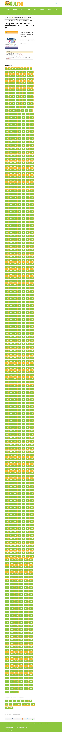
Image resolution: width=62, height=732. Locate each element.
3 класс (21, 9)
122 (19, 121)
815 (19, 465)
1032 (12, 577)
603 (11, 361)
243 (27, 180)
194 (27, 155)
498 (11, 309)
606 (23, 361)
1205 (7, 678)
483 (7, 302)
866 (27, 490)
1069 (16, 598)
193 (23, 155)
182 (7, 152)
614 (27, 364)
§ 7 (30, 700)
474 (27, 295)
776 (32, 444)
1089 (26, 608)
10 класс (15, 13)
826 (7, 472)
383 (27, 249)
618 (15, 368)
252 (7, 187)
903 (7, 511)
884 (15, 500)
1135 (16, 636)
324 (15, 222)
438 (23, 277)
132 (32, 124)
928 (23, 521)
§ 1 (6, 700)
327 (27, 222)
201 (27, 159)
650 (32, 382)
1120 (31, 625)
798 (7, 458)
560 (7, 340)
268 (15, 194)
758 (15, 437)
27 (10, 79)
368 (23, 242)
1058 (21, 591)
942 (23, 528)
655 (23, 385)
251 (32, 183)
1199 (7, 674)
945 (7, 531)
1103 (7, 619)
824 (27, 469)
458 (19, 288)
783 (32, 448)
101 (18, 110)
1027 (16, 573)
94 (21, 107)
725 (23, 420)
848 (11, 483)
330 (11, 225)
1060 (31, 591)
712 (27, 413)
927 (19, 521)
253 (11, 187)
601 (32, 357)
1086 (12, 608)
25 (31, 75)
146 (32, 131)
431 (23, 274)
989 (15, 552)
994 (7, 556)
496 (32, 305)
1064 (21, 594)
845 (27, 479)
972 (32, 542)
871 (19, 493)
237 (32, 176)
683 (23, 399)
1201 (16, 674)
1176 (12, 660)
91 (10, 107)
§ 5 (22, 700)
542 (19, 330)
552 (32, 333)
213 (19, 166)
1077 (26, 601)
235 (23, 176)
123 (23, 121)
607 (27, 361)
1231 (16, 692)
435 (11, 277)
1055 (7, 591)
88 (28, 103)
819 (7, 469)
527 (15, 323)
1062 (12, 594)
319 (23, 218)
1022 (21, 570)
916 (32, 514)
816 (23, 465)
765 (15, 441)
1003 (16, 559)
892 (19, 504)
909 (32, 511)
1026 (12, 573)
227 (19, 173)
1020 (12, 570)
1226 (21, 688)
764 (11, 441)
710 (19, 413)
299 (27, 208)
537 (27, 326)
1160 (21, 650)
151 (23, 135)
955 (19, 535)
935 (23, 525)
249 (23, 183)
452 (23, 284)
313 (27, 215)
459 (23, 288)
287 (7, 204)
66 (6, 96)
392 (7, 256)
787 (19, 451)
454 (32, 284)
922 (27, 518)
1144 (31, 639)
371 (7, 246)
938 (7, 528)
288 (11, 204)
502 (27, 309)
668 (19, 392)
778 (11, 448)
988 (11, 552)
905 (15, 511)
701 (11, 410)
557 (23, 336)
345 (15, 232)
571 (23, 343)
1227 (26, 688)
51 (10, 89)
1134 (12, 636)
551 (27, 333)
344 (11, 232)
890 (11, 504)
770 (7, 444)
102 (22, 110)
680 (11, 399)
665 (7, 392)
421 (11, 270)
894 (27, 504)
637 (7, 378)
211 (11, 166)
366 (15, 242)
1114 (31, 622)
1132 (31, 632)
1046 (21, 584)
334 (27, 225)
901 (27, 507)
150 (19, 135)
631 (11, 375)
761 (27, 437)
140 (7, 131)
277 (23, 197)
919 (15, 518)
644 (7, 382)
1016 (21, 566)
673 (11, 396)
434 (7, 277)
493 (19, 305)
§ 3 (14, 700)
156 (15, 138)
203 (7, 162)
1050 (12, 587)
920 (19, 518)
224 (7, 173)
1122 (12, 629)
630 (7, 375)
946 (11, 531)
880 (27, 497)
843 (19, 479)
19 (10, 75)
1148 (21, 643)
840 (7, 479)
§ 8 (6, 704)
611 (15, 364)
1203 (26, 674)
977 (23, 545)
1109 (7, 622)
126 (7, 124)
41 (31, 82)
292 (27, 204)
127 (11, 124)
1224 (12, 688)
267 (11, 194)
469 (7, 295)
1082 (21, 605)
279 (32, 197)
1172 (21, 657)
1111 (16, 622)
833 (7, 476)
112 (7, 117)
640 (19, 378)
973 (7, 545)
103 (26, 110)
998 (23, 556)
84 (13, 103)
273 (7, 197)
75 (10, 100)
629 (32, 371)
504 (7, 312)
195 (32, 155)
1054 (31, 587)
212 (15, 166)
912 (15, 514)
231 (7, 176)
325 (19, 222)
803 (27, 458)
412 (32, 263)
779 (15, 448)
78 (21, 100)
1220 (21, 685)
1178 (21, 660)
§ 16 (11, 707)
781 (23, 448)
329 (7, 225)
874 (32, 493)
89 (31, 103)
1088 (21, 608)
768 (27, 441)
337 (11, 229)
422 (15, 270)
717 (19, 417)
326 (23, 222)
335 (32, 225)
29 (17, 79)
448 (7, 284)
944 (32, 528)
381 (19, 249)
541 (15, 330)
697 (23, 406)
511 (7, 316)
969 (19, 542)
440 (32, 277)
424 (23, 270)
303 (15, 211)
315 (7, 218)
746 (23, 430)
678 (32, 396)
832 (32, 472)
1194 (12, 671)
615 (32, 364)
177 (15, 148)
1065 (26, 594)
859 (27, 486)
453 (27, 284)
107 (15, 114)
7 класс (49, 9)
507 (19, 312)
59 (10, 93)
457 (15, 288)
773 (19, 444)
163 (15, 141)
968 (15, 542)
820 (11, 469)
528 (19, 323)
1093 (16, 612)
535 (19, 326)
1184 (21, 664)
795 (23, 455)
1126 (31, 629)
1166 (21, 653)
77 (17, 100)
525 (7, 323)
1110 (12, 622)
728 (7, 424)
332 (19, 225)
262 (19, 190)
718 (23, 417)
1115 (7, 625)
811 (32, 462)
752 (19, 434)
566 (32, 340)
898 (15, 507)
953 (11, 535)
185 (19, 152)
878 (19, 497)
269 (19, 194)
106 (11, 114)
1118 (21, 625)
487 (23, 302)
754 (27, 434)
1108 (31, 619)
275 (15, 197)
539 (7, 330)
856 (15, 486)
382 (23, 249)
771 (11, 444)
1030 (31, 573)
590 (15, 354)
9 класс (8, 13)
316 (11, 218)
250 (27, 183)
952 (7, 535)
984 (23, 549)
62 (21, 93)
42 (6, 86)
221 (23, 169)
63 (24, 93)
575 (11, 347)
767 (23, 441)
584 (19, 350)
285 (27, 201)
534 (15, 326)
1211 (7, 681)
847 (7, 483)
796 (27, 455)
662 (23, 389)
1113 (26, 622)
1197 (26, 671)
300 (32, 208)
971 (27, 542)
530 (27, 323)
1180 (31, 660)
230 (32, 173)
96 (28, 107)
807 (15, 462)
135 (15, 128)
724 (19, 420)
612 (19, 364)
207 (23, 162)
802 (23, 458)
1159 (16, 650)
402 (19, 260)
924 (7, 521)
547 (11, 333)
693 (7, 406)
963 (23, 538)
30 (21, 79)
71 (24, 96)
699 (32, 406)
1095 (26, 612)
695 (15, 406)
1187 (7, 667)
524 (32, 319)
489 (32, 302)
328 (32, 222)
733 (27, 424)
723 (15, 420)
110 (27, 114)
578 (23, 347)
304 (19, 211)
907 (23, 511)
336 (7, 229)
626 (19, 371)
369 (27, 242)
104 (31, 110)
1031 (7, 577)
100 (14, 110)
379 (11, 249)
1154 (21, 646)
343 (7, 232)
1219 (16, 685)
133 (7, 128)
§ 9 (10, 704)
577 (19, 347)
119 (7, 121)
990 (19, 552)
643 (32, 378)
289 (15, 204)
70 (21, 96)
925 (11, 521)
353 (19, 235)
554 (11, 336)
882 (7, 500)
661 (19, 389)
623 (7, 371)
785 (11, 451)
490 (7, 305)
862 (11, 490)
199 (19, 159)
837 (23, 476)
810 (27, 462)
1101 (26, 615)
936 (27, 525)
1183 (16, 664)
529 (23, 323)
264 (27, 190)
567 (7, 343)
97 (31, 107)
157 (19, 138)
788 (23, 451)
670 (27, 392)
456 (11, 288)
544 (27, 330)
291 (23, 204)
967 (11, 542)
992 (27, 552)
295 (11, 208)
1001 (7, 559)
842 (15, 479)
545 (32, 330)
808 (19, 462)
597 (15, 357)
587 (32, 350)
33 (31, 79)
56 (28, 89)
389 (23, 253)
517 (32, 316)
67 (10, 96)
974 (11, 545)
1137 (26, 636)
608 (32, 361)
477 (11, 298)
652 (11, 385)
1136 (21, 636)
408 (15, 263)
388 (19, 253)
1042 (31, 580)
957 (27, 535)
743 (11, 430)
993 (32, 552)
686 (7, 403)
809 (23, 462)
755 (32, 434)
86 (21, 103)
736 (11, 427)
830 (23, 472)
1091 (7, 612)
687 (11, 403)
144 (23, 131)
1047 (26, 584)
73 (31, 96)
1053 (26, 587)
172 (23, 145)
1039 (16, 580)
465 (19, 291)
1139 (7, 639)
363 (32, 239)
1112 (21, 622)
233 (15, 176)
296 (15, 208)
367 (19, 242)
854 (7, 486)
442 (11, 281)
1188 (12, 667)
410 (23, 263)
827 (11, 472)
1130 (21, 632)
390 (27, 253)
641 (23, 378)
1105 (16, 619)
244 (32, 180)
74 (6, 100)
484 (11, 302)
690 (23, 403)
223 (32, 169)
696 (19, 406)
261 (15, 190)
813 (11, 465)
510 (32, 312)
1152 (12, 646)
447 (32, 281)
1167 (26, 653)
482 (32, 298)
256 (23, 187)
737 (15, 427)
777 (7, 448)
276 (19, 197)
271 (27, 194)
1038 (12, 580)
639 (15, 378)
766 (19, 441)
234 (19, 176)
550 (23, 333)
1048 (31, 584)
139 (32, 128)
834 (11, 476)
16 (28, 72)
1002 (12, 559)
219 (15, 169)
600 (27, 357)
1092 (12, 612)
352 (15, 235)
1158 (12, 650)
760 (23, 437)
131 (27, 124)
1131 (26, 632)
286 (32, 201)
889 (7, 504)
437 (19, 277)
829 (19, 472)
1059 (26, 591)
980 (7, 549)
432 (27, 274)
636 (32, 375)
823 (23, 469)
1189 (16, 667)
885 (19, 500)
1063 (16, 594)
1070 (21, 598)
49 (31, 86)
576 (15, 347)
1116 (12, 625)
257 (27, 187)
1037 (7, 580)
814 (15, 465)
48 (28, 86)
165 (23, 141)
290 (19, 204)
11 (10, 72)
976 (19, 545)
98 (6, 110)
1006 (31, 559)
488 (27, 302)
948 (19, 531)
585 (23, 350)
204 (11, 162)
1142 (21, 639)
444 (19, 281)
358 (11, 239)
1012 (31, 563)
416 (19, 267)
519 (11, 319)
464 (15, 291)
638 (11, 378)
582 (11, 350)
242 (23, 180)
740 (27, 427)
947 (15, 531)
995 (11, 556)
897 (11, 507)
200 (23, 159)
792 (11, 455)
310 (15, 215)
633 (19, 375)
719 (27, 417)
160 (32, 138)
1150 (31, 643)
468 (32, 291)
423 (19, 270)
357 (7, 239)
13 (17, 72)
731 (19, 424)
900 (23, 507)
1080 (12, 605)
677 (27, 396)
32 (28, 79)
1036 (31, 577)
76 (13, 100)
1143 (26, 639)
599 (23, 357)
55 (24, 89)
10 (6, 72)
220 (19, 169)
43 (10, 86)
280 (7, 201)
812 (7, 465)
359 (15, 239)
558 (27, 336)
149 (15, 135)
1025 (7, 573)
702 (15, 410)
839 (32, 476)
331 (15, 225)
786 (15, 451)
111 (32, 114)
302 (11, 211)
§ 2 (10, 700)
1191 (26, 667)
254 (15, 187)
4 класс (28, 9)
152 (27, 135)
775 (27, 444)
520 (15, 319)
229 (27, 173)
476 (7, 298)
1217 (7, 685)
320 (27, 218)
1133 (7, 636)
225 (11, 173)
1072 (31, 598)
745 (19, 430)
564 (23, 340)
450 (15, 284)
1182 (12, 664)
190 (11, 155)
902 (32, 507)
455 (7, 288)
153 (32, 135)
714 (7, 417)
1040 (21, 580)
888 (32, 500)
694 (11, 406)
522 (23, 319)
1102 (31, 615)
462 (7, 291)
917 (7, 518)
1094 (21, 612)
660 (15, 389)
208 (27, 162)
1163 (7, 653)
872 (23, 493)
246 (11, 183)
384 (32, 249)
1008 (12, 563)
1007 (7, 563)
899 (19, 507)
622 (32, 368)
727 (32, 420)
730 (15, 424)
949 (23, 531)
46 (21, 86)
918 (11, 518)
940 (15, 528)
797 (32, 455)
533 (11, 326)
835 (15, 476)
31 (24, 79)
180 (27, 148)
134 (11, 128)
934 (19, 525)
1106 (21, 619)
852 (27, 483)
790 (32, 451)
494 (23, 305)
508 (23, 312)
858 (23, 486)
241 (19, 180)
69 (17, 96)
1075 (16, 601)
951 (32, 531)
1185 (26, 664)
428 (11, 274)
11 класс (23, 13)
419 (32, 267)
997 (19, 556)
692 (32, 403)
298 (23, 208)
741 (32, 427)
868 (7, 493)
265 (32, 190)
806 (11, 462)
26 (6, 79)
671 (32, 392)
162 (11, 141)
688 (15, 403)
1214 (21, 681)
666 (11, 392)
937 (32, 525)
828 (15, 472)
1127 (7, 632)
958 (32, 535)
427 (7, 274)
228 (23, 173)
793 (15, 455)
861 (7, 490)
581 (7, 350)
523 (27, 319)
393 (11, 256)
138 (27, 128)
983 (19, 549)
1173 (26, 657)
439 (27, 277)
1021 (16, 570)
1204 (31, 674)
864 (19, 490)
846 (32, 479)
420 (7, 270)
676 (23, 396)
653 (15, 385)
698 (27, 406)
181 (32, 148)
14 (21, 72)
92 (13, 107)
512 (11, 316)
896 (7, 507)
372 (11, 246)
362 (27, 239)
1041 (26, 580)
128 (15, 124)
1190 (21, 667)
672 (7, 396)
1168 (31, 653)
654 (19, 385)
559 (32, 336)
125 (32, 121)
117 (27, 117)
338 (15, 229)
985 (27, 549)
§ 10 (15, 704)
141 (11, 131)
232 (11, 176)
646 (15, 382)
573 (32, 343)
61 (17, 93)
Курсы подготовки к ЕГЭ (10, 727)
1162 (31, 650)
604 (15, 361)
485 (15, 302)
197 (11, 159)
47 (24, 86)
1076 (21, 601)
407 (11, 263)
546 (7, 333)
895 (32, 504)
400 (11, 260)
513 (15, 316)
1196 (21, 671)
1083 (26, 605)
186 (23, 152)
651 (7, 385)
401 (15, 260)
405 (32, 260)
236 (27, 176)
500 (19, 309)
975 (15, 545)
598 (19, 357)
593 (27, 354)
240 (15, 180)
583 (15, 350)
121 (15, 121)
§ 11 (19, 704)
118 (32, 117)
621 (27, 368)
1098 (12, 615)
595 (7, 357)
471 (15, 295)
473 (23, 295)
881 (32, 497)
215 (27, 166)
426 (32, 270)
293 (32, 204)
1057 (16, 591)
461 (32, 288)
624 (11, 371)
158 (23, 138)
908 (27, 511)
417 (23, 267)
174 (32, 145)
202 (32, 159)
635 (27, 375)
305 (23, 211)
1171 (16, 657)
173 (27, 145)
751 (15, 434)
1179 (26, 660)
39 (24, 82)
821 (15, 469)
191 (15, 155)
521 (19, 319)
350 (7, 235)
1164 (12, 653)
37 (17, 82)
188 (32, 152)
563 (19, 340)
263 (23, 190)
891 (15, 504)
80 (28, 100)
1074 (12, 601)
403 (23, 260)
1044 (12, 584)
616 (7, 368)
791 (7, 455)
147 (7, 135)
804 (32, 458)
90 (6, 107)
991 (23, 552)
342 (32, 229)
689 (19, 403)
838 (27, 476)
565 (27, 340)
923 (32, 518)
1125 (26, 629)
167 (32, 141)
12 (13, 72)
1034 (21, 577)
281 (11, 201)
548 (15, 333)
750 (11, 434)
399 (7, 260)
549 (19, 333)
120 (11, 121)
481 (27, 298)
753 (23, 434)
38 (21, 82)
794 (19, 455)
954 (15, 535)
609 (7, 364)
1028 (21, 573)
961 (15, 538)
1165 (16, 653)
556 (19, 336)
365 (11, 242)
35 (10, 82)
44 (13, 86)
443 (15, 281)
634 (23, 375)
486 (19, 302)
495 (27, 305)
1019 (7, 570)
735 (7, 427)
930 (32, 521)
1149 (26, 643)
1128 (12, 632)
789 (27, 451)
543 (23, 330)
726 (27, 420)
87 (24, 103)
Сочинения (30, 13)
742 (7, 430)
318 (19, 218)
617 (11, 368)
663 (27, 389)
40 (28, 82)
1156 (31, 646)
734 (32, 424)
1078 (31, 601)
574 (7, 347)
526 (11, 323)
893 (23, 504)
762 (32, 437)
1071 (26, 598)
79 (24, 100)
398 (32, 256)
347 (23, 232)
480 (23, 298)
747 (27, 430)
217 (7, 169)
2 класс (15, 9)
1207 (16, 678)
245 (7, 183)
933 (15, 525)
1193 (7, 671)
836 (19, 476)
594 (32, 354)
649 (27, 382)
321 (32, 218)
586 (27, 350)
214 (23, 166)
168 (7, 145)
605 (19, 361)
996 (15, 556)
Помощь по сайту (32, 723)
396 (23, 256)
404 (27, 260)
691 (27, 403)
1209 (26, 678)
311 (19, 215)
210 (7, 166)
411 (27, 263)
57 (31, 89)
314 (32, 215)
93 (17, 107)
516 (27, 316)
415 (15, 267)
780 (19, 448)
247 (15, 183)
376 (27, 246)
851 (23, 483)
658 (7, 389)
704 (23, 410)
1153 (16, 646)
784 (7, 451)
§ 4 (18, 700)
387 (15, 253)
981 (11, 549)
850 (19, 483)
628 (27, 371)
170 (15, 145)
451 (19, 284)
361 (23, 239)
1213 (16, 681)
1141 (16, 639)
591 (19, 354)
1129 (16, 632)
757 (11, 437)
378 (7, 249)
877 (15, 497)
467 (27, 291)
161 (7, 141)
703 (19, 410)
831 (27, 472)
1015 (16, 566)
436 (15, 277)
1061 (7, 594)
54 (21, 89)
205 (15, 162)
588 (7, 354)
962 (19, 538)
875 (7, 497)
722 (11, 420)
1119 (26, 625)
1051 (16, 587)
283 (19, 201)
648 (23, 382)
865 (23, 490)
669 (23, 392)
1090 (31, 608)
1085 (7, 608)
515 (23, 316)
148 (11, 135)
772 (15, 444)
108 (19, 114)
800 (15, 458)
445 (23, 281)
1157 (7, 650)
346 (19, 232)
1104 (12, 619)
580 (32, 347)
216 (32, 166)
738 (19, 427)
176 (11, 148)
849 (15, 483)
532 (7, 326)
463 (11, 291)
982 (15, 549)
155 (11, 138)
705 (27, 410)
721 (7, 420)
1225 (16, 688)
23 (24, 75)
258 (32, 187)
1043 (7, 584)
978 (27, 545)
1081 (16, 605)
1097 (7, 615)
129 (19, 124)
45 (17, 86)
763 (7, 441)
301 (7, 211)
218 (11, 169)
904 (11, 511)
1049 (7, 587)
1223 (7, 688)
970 (23, 542)
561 (11, 340)
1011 (26, 563)
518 (7, 319)
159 (27, 138)
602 (7, 361)
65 (31, 93)
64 (28, 93)
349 (32, 232)
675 (19, 396)
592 (23, 354)
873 (27, 493)
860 (32, 486)
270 (23, 194)
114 (15, 117)
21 (17, 75)
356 (32, 235)
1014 (12, 566)
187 (27, 152)
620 (23, 368)
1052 (21, 587)
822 (19, 469)
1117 (16, 625)
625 (15, 371)
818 (32, 465)
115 (19, 117)
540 (11, 330)
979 (32, 545)
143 (19, 131)
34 (6, 82)
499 (15, 309)
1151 (7, 646)
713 (32, 413)
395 (19, 256)
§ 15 (7, 707)
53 (17, 89)
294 (7, 208)
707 (7, 413)
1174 (31, 657)
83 (10, 103)
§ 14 (33, 704)
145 (27, 131)
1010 (21, 563)
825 (32, 469)
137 (23, 128)
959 (7, 538)
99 (10, 110)
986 (32, 549)
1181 (7, 664)
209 (32, 162)
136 (19, 128)
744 (15, 430)
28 (13, 79)
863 (15, 490)
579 (27, 347)
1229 (7, 692)
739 (23, 427)
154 (7, 138)
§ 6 (26, 700)
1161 (26, 650)
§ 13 (28, 704)
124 (27, 121)
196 (7, 159)
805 (7, 462)
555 (15, 336)
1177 (16, 660)
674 (15, 396)
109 (23, 114)
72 (28, 96)
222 (27, 169)
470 (11, 295)
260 (11, 190)
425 (27, 270)
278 (27, 197)
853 (32, 483)
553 (7, 336)
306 (27, 211)
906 (19, 511)
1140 (12, 639)
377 (32, 246)
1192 (31, 667)
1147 (16, 643)
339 (19, 229)
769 (32, 441)
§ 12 (24, 704)
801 (19, 458)
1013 (7, 566)
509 (27, 312)
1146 (12, 643)
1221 (26, 685)
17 (31, 72)
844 (23, 479)
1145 (7, 643)
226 (15, 173)
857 (19, 486)
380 (15, 249)
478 (15, 298)
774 (23, 444)
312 (23, 215)
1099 (16, 615)
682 (19, 399)
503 (32, 309)
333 (23, 225)
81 (31, 100)
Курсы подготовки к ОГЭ (43, 723)
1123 (16, 629)
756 (7, 437)
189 (7, 155)
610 (11, 364)
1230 (12, 692)
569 (15, 343)
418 (27, 267)
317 (15, 218)
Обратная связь (23, 723)
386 (11, 253)
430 (19, 274)
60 (13, 93)
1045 (16, 584)
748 (32, 430)
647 (19, 382)
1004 (21, 559)
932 (11, 525)
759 (19, 437)
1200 (12, 674)
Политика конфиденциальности (11, 723)
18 (6, 75)
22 (21, 75)
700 (7, 410)
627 (23, 371)
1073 (7, 601)
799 (11, 458)
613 (23, 364)
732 (23, 424)
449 (11, 284)
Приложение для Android (22, 727)
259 (7, 190)
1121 (7, 629)
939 (11, 528)
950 (27, 531)
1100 (21, 615)
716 (15, 417)
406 (7, 263)
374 (19, 246)
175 (7, 148)
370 (32, 242)
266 (7, 194)
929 (27, 521)
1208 (21, 678)
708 (11, 413)
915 (27, 514)
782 (27, 448)
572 (27, 343)
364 (7, 242)
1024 (31, 570)
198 (15, 159)
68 (13, 96)
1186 (31, 664)
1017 (26, 566)
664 (32, 389)
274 (11, 197)
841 (11, 479)
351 (11, 235)
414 (11, 267)
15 (24, 72)
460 (27, 288)
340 (23, 229)
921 (23, 518)
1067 (7, 598)
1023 (26, 570)
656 (27, 385)
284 (23, 201)
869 (11, 493)
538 (32, 326)
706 (32, 410)
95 (24, 107)
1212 (12, 681)
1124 (21, 629)
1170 (12, 657)
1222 (31, 685)
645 (11, 382)
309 (11, 215)
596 (11, 357)
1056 (12, 591)
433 (32, 274)
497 (7, 309)
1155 (26, 646)
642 (27, 378)
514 (19, 316)
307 (32, 211)
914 (23, 514)
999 (27, 556)
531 (32, 323)
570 (19, 343)
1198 (31, 671)
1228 (31, 688)
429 (15, 274)
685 (32, 399)
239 (11, 180)
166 (27, 141)
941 (19, 528)
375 (23, 246)
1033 (16, 577)
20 (13, 75)
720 (32, 417)
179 (23, 148)
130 (23, 124)
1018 (31, 566)
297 (19, 208)
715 (11, 417)
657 (32, 385)
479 (19, 298)
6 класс (42, 9)
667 (15, 392)
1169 (7, 657)
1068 (12, 598)
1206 (12, 678)
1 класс (8, 9)
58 (6, 93)
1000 (32, 556)
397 (27, 256)
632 (15, 375)
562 (15, 340)
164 (19, 141)
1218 (12, 685)
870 (15, 493)
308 (7, 215)
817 (27, 465)
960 (11, 538)
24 (28, 75)
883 (11, 500)
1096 (31, 612)
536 (23, 326)
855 (11, 486)
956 (23, 535)
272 (32, 194)
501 (23, 309)
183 (11, 152)
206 (19, 162)
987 (7, 552)
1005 (26, 559)
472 (19, 295)
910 (7, 514)
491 (11, 305)
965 (32, 538)
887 (27, 500)
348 (27, 232)
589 (11, 354)
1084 (31, 605)
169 (11, 145)
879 (23, 497)
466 (23, 291)
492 (15, 305)
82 (6, 103)
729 (11, 424)
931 (7, 525)
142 (15, 131)
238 (7, 180)
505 (11, 312)
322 (7, 222)
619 (19, 368)
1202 (21, 674)
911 (11, 514)
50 (6, 89)
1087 (16, 608)
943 (27, 528)
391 (32, 253)
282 (15, 201)
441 (7, 281)
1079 (7, 605)
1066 (31, 594)
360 (19, 239)
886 (23, 500)
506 (15, 312)
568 (11, 343)
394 (15, 256)
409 (19, 263)
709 (15, 413)
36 (13, 82)
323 (11, 222)
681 (15, 399)
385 (7, 253)
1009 (16, 563)
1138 (31, 636)
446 (27, 281)
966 (7, 542)
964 (27, 538)
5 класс (35, 9)
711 (23, 413)
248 (19, 183)
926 (15, 521)
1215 (26, 681)
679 (7, 399)
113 (11, 117)
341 (27, 229)
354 (23, 235)
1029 (26, 573)
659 (11, 389)
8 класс (55, 9)
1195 (16, 671)
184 (15, 152)
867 (32, 490)
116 (23, 117)
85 (17, 103)
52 (13, 89)
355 (27, 235)
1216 (31, 681)
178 (19, 148)
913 (19, 514)
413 (7, 267)
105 (7, 114)
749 (7, 434)
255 (19, 187)
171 (19, 145)
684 (27, 399)
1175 (7, 660)
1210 (31, 678)
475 (32, 295)
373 (15, 246)
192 (19, 155)
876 (11, 497)
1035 (26, 577)
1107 (26, 619)
